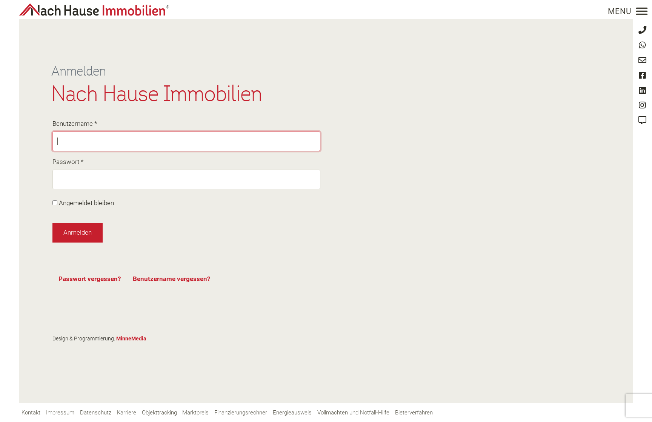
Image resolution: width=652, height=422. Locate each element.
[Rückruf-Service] (642, 120)
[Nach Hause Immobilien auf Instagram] (642, 105)
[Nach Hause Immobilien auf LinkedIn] (642, 90)
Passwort (67, 161)
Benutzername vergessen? (171, 279)
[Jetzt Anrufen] (642, 30)
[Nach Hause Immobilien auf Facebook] (642, 75)
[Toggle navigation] (642, 11)
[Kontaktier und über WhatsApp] (642, 45)
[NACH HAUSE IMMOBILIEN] (94, 9)
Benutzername (74, 123)
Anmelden (77, 232)
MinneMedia (131, 338)
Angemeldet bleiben (86, 203)
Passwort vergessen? (89, 279)
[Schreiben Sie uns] (642, 60)
